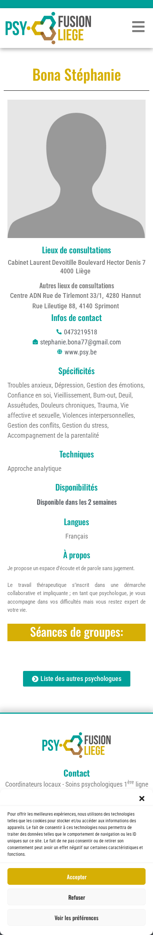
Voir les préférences (76, 917)
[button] (142, 798)
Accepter (77, 877)
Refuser (76, 897)
